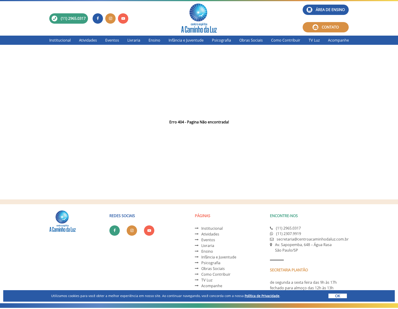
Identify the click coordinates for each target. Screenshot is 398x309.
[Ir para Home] (199, 18)
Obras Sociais (251, 40)
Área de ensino (330, 9)
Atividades (88, 40)
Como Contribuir (285, 40)
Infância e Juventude (186, 40)
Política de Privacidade (262, 296)
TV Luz (314, 40)
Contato (330, 27)
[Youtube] (123, 18)
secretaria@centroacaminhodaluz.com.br (313, 239)
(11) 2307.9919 (288, 233)
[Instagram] (110, 18)
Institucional (60, 40)
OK (337, 296)
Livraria (133, 40)
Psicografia (221, 40)
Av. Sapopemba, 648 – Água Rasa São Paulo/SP (303, 247)
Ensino (154, 40)
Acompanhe (338, 40)
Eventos (112, 40)
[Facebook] (98, 18)
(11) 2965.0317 (73, 18)
